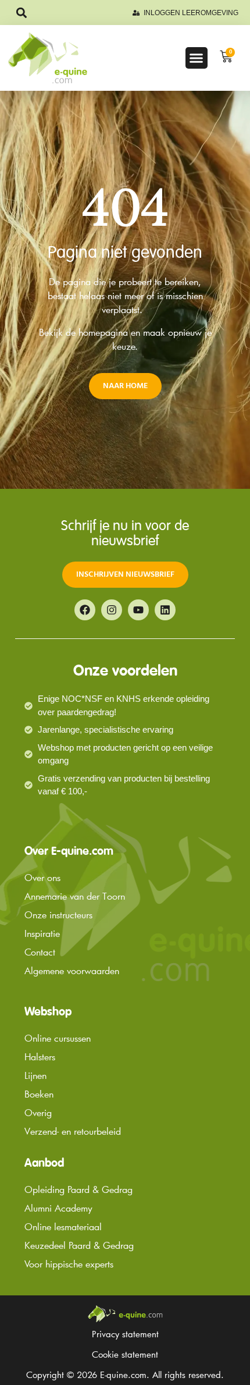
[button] (21, 12)
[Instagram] (111, 609)
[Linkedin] (165, 609)
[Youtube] (138, 609)
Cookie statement (125, 1354)
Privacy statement (125, 1334)
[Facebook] (84, 609)
